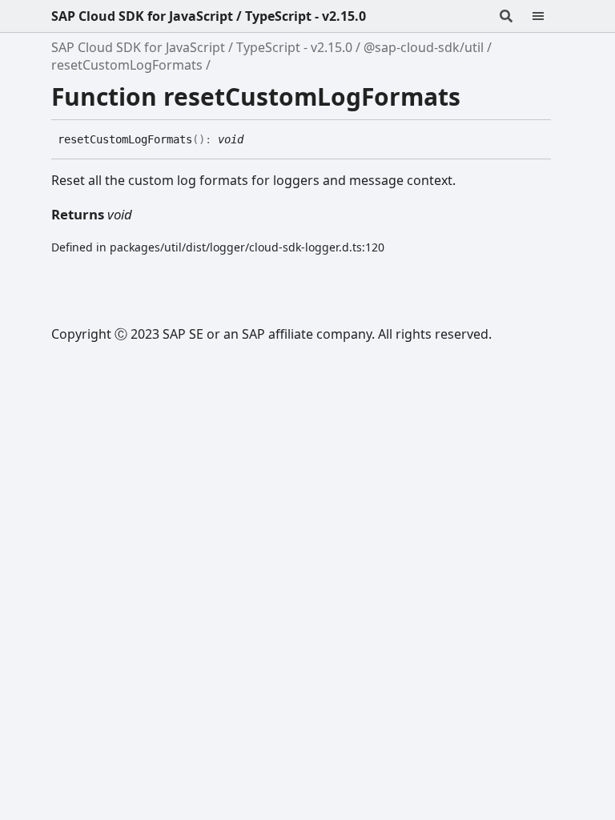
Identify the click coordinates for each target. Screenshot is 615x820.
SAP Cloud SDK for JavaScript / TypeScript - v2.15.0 (208, 16)
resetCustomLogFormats (127, 65)
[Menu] (548, 16)
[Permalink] (255, 140)
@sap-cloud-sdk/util (424, 47)
